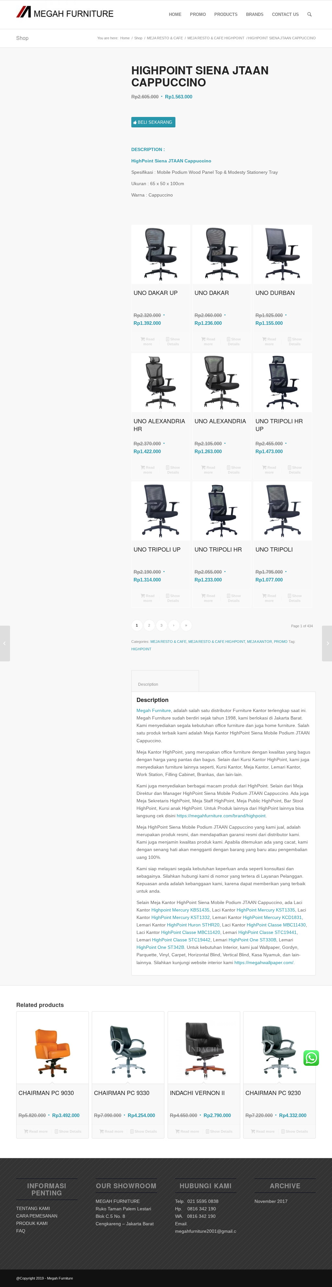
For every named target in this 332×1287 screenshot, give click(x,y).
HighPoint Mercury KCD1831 (272, 917)
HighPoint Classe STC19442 (181, 939)
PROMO (281, 642)
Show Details (173, 341)
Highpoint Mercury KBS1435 (180, 909)
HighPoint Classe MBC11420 (190, 932)
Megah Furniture (153, 710)
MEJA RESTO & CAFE (165, 38)
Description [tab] (165, 684)
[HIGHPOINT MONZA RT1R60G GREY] (327, 643)
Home (125, 38)
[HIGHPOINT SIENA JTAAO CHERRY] (5, 643)
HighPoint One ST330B (252, 939)
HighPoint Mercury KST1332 (180, 917)
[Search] (309, 14)
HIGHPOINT (141, 649)
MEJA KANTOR (259, 642)
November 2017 (271, 1201)
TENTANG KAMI (33, 1208)
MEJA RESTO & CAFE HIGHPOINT (215, 38)
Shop (22, 38)
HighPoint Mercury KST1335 (266, 909)
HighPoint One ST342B (160, 947)
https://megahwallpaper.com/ (263, 962)
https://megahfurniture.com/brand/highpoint (221, 815)
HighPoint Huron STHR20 (193, 924)
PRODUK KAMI (32, 1223)
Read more (149, 341)
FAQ (20, 1230)
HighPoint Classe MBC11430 (276, 924)
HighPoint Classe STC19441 (267, 932)
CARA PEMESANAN (36, 1215)
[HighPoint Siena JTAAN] (65, 113)
